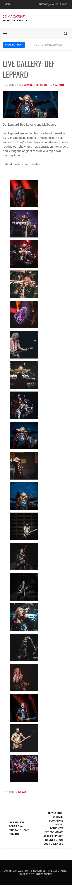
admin (59, 84)
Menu (8, 4)
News (22, 792)
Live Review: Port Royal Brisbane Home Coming (19, 828)
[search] (65, 33)
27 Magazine (14, 16)
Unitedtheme (43, 874)
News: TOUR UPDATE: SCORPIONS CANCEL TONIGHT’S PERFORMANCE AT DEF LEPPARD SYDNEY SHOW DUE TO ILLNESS (53, 828)
